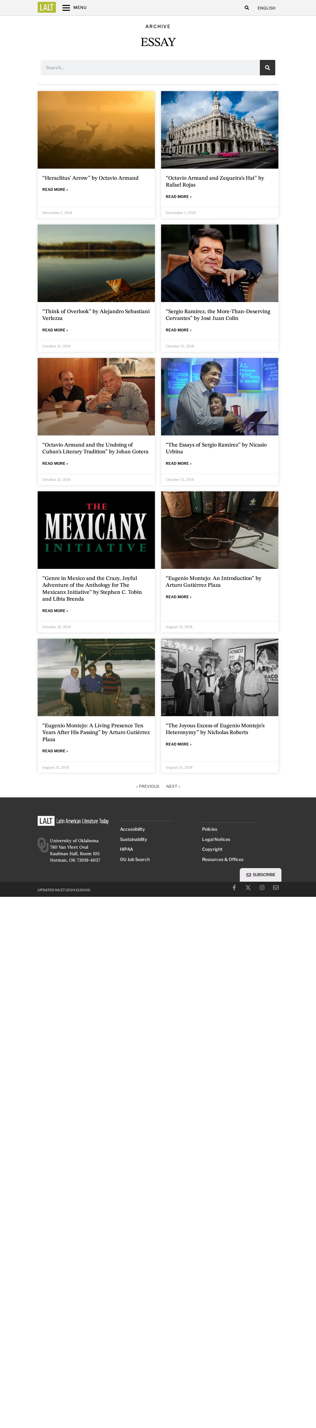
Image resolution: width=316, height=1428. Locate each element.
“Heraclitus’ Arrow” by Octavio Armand (90, 178)
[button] (246, 7)
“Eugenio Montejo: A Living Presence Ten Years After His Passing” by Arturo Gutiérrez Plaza (96, 732)
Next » (173, 786)
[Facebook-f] (234, 887)
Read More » (55, 189)
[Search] (267, 67)
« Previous (147, 786)
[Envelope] (275, 887)
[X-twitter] (248, 887)
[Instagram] (262, 887)
